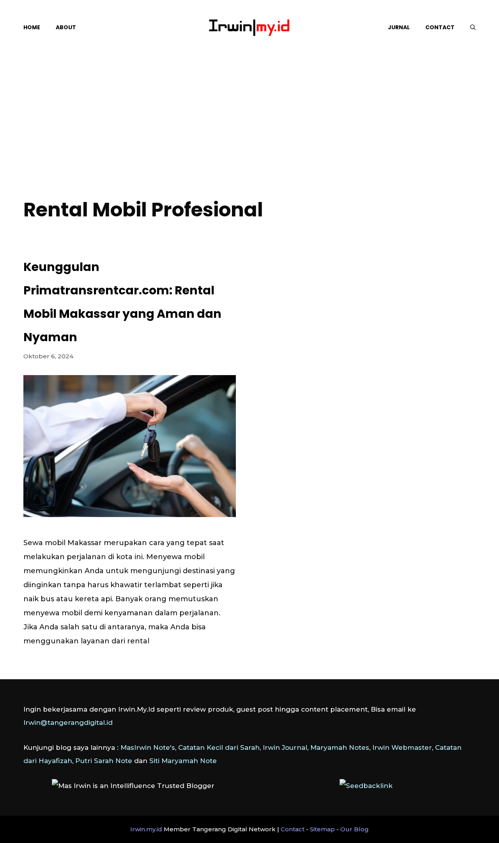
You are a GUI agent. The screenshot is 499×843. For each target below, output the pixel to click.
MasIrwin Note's (147, 747)
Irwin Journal (285, 747)
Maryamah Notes (339, 747)
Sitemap (322, 829)
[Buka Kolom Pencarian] (472, 27)
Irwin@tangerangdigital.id (68, 722)
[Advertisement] (249, 132)
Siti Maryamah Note (183, 761)
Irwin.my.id (146, 829)
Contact (440, 27)
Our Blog (354, 829)
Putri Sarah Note (103, 761)
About (66, 27)
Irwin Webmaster (402, 747)
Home (31, 27)
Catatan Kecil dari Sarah (219, 747)
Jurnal (399, 27)
